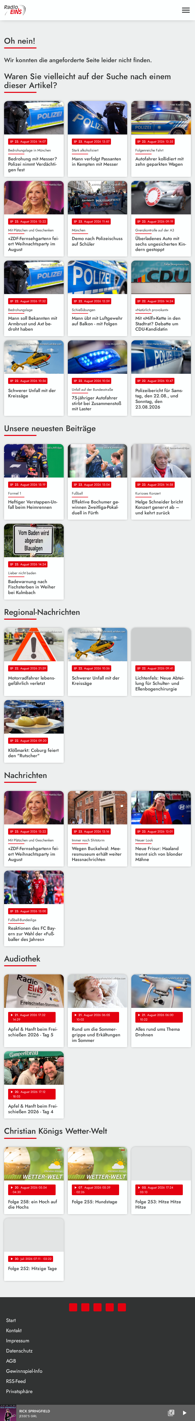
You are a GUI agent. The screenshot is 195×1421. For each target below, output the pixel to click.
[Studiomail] (110, 1307)
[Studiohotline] (122, 1307)
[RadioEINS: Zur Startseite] (91, 10)
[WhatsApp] (73, 1307)
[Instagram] (97, 1307)
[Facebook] (85, 1307)
